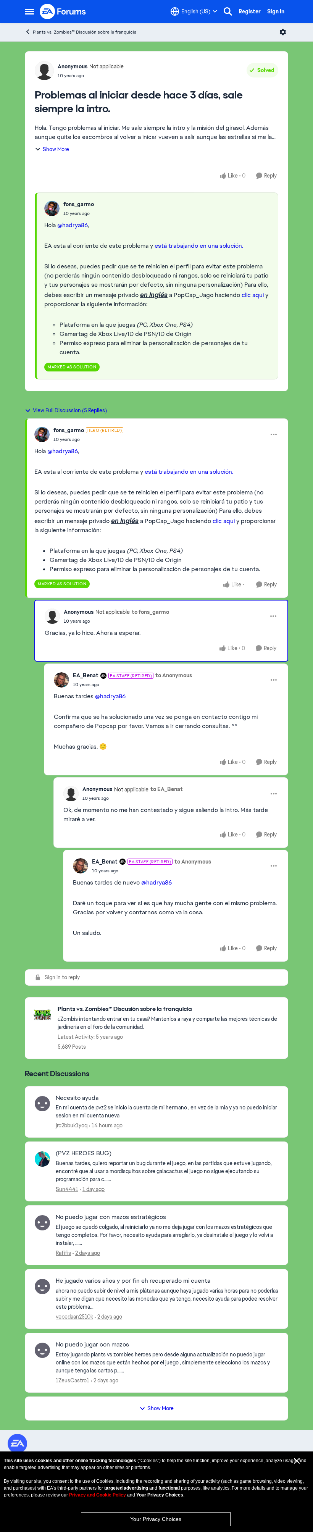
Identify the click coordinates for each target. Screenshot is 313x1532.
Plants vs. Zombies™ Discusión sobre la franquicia (84, 32)
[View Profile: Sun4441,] (42, 1159)
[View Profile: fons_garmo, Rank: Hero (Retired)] (42, 434)
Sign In (275, 11)
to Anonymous (173, 675)
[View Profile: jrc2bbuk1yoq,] (42, 1103)
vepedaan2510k (74, 1316)
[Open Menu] (283, 32)
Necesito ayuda (77, 1098)
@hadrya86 (72, 225)
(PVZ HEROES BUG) (83, 1153)
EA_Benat (85, 675)
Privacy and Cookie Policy (97, 1495)
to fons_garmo (150, 612)
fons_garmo (78, 204)
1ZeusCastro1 (72, 1380)
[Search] (227, 11)
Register (250, 11)
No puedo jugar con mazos (92, 1344)
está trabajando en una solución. (199, 246)
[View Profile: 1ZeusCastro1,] (42, 1350)
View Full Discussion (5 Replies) (70, 410)
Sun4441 (67, 1189)
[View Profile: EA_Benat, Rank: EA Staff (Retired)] (61, 680)
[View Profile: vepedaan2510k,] (42, 1286)
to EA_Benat (166, 789)
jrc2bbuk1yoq (71, 1125)
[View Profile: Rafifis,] (42, 1222)
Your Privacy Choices (155, 1519)
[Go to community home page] (63, 11)
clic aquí (253, 295)
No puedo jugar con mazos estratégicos (111, 1217)
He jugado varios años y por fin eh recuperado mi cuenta (133, 1281)
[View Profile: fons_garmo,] (52, 208)
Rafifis (63, 1252)
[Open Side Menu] (29, 11)
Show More (56, 149)
